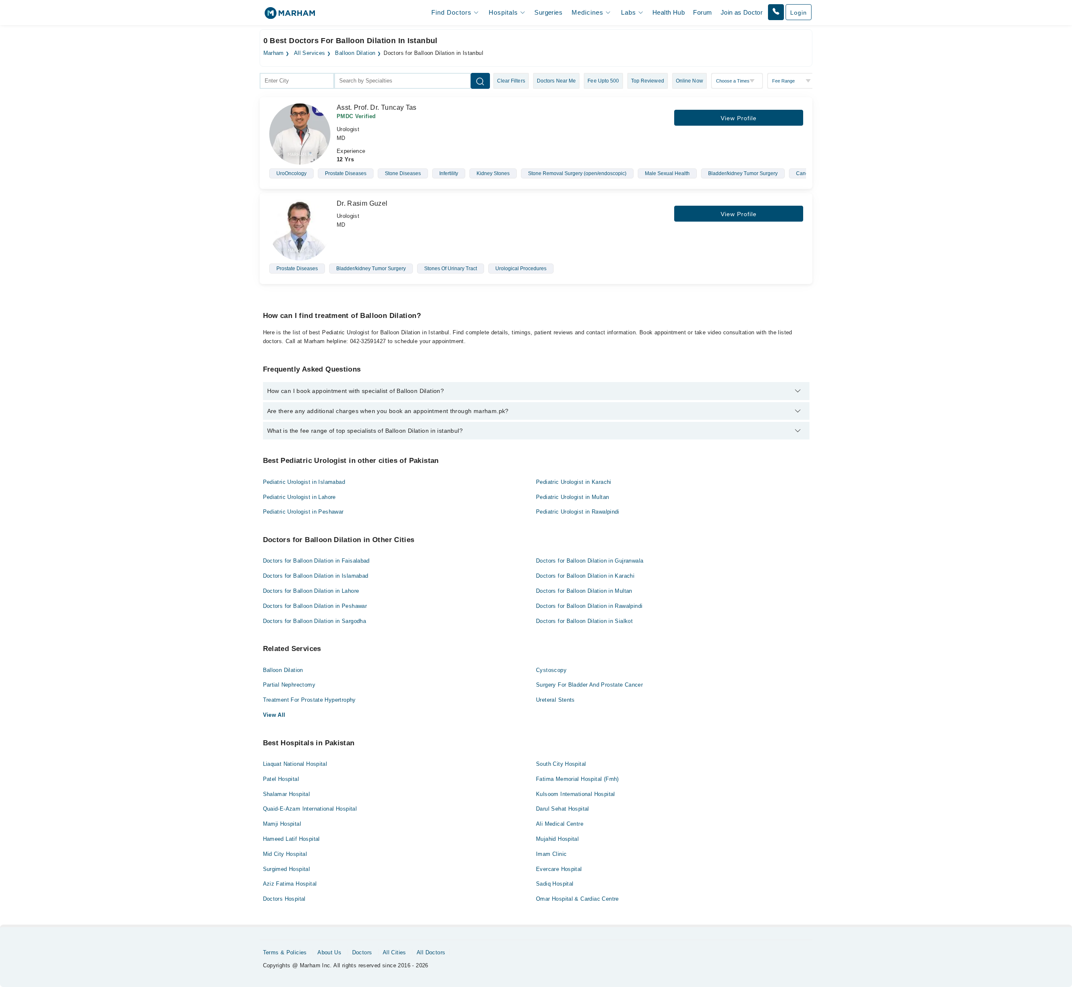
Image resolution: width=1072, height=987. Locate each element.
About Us (329, 952)
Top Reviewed (647, 81)
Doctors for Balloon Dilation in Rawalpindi (589, 606)
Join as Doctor (742, 12)
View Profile (739, 118)
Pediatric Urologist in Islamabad (304, 482)
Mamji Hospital (282, 824)
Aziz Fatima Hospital (290, 884)
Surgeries (548, 12)
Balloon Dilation (355, 53)
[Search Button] (480, 81)
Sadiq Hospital (554, 884)
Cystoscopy (551, 670)
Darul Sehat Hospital (562, 809)
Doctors (362, 952)
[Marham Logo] (290, 15)
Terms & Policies (285, 952)
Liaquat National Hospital (295, 764)
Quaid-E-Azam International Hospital (310, 809)
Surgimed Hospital (286, 869)
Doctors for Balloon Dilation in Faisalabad (316, 561)
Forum (702, 12)
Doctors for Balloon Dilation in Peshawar (315, 606)
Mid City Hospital (285, 854)
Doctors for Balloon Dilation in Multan (584, 591)
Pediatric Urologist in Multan (572, 497)
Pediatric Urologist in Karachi (573, 482)
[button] (776, 12)
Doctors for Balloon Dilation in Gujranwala (589, 561)
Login (798, 12)
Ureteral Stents (555, 700)
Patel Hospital (281, 779)
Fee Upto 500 (603, 81)
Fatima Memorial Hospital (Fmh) (577, 779)
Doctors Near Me (556, 81)
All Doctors (431, 952)
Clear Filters (511, 81)
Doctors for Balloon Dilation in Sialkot (584, 621)
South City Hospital (561, 764)
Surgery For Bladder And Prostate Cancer (589, 685)
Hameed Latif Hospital (291, 839)
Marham (273, 53)
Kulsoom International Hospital (575, 794)
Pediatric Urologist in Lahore (299, 497)
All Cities (394, 952)
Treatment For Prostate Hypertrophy (309, 700)
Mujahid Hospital (557, 839)
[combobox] (297, 81)
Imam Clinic (551, 854)
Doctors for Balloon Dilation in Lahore (311, 591)
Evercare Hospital (559, 869)
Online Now (689, 81)
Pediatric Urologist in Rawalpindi (577, 512)
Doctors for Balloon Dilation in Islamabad (315, 576)
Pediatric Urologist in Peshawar (303, 512)
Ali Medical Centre (559, 824)
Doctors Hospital (284, 899)
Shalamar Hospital (286, 794)
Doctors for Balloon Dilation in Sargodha (314, 621)
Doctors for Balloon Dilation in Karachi (585, 576)
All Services (309, 53)
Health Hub (668, 12)
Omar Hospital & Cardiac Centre (577, 899)
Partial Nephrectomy (289, 685)
